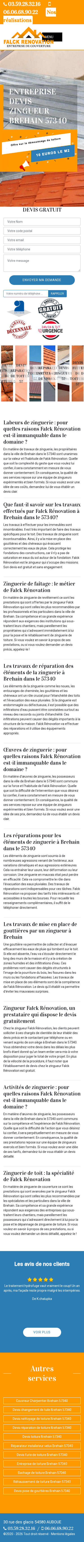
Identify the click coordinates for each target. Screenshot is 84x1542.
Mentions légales (63, 1534)
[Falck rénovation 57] (28, 37)
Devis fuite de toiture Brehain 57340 (42, 1455)
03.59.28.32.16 (24, 4)
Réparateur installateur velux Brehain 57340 (42, 1446)
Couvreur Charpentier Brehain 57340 (42, 1401)
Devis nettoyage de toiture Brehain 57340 (42, 1419)
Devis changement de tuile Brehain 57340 (42, 1410)
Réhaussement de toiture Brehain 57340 (42, 1481)
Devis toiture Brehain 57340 (42, 1436)
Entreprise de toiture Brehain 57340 (42, 1464)
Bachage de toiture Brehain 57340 (42, 1473)
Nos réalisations (29, 16)
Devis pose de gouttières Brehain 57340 (42, 1491)
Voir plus (42, 1332)
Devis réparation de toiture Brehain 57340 (42, 1427)
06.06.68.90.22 (58, 1528)
